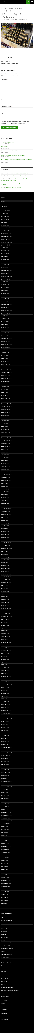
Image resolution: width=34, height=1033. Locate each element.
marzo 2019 (3, 463)
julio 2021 (3, 384)
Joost (2, 187)
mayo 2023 (3, 321)
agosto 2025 (4, 245)
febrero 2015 (4, 602)
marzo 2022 (3, 361)
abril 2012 (3, 699)
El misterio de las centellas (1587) (9, 151)
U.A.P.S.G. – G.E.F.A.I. (6, 962)
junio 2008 (3, 829)
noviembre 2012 (5, 679)
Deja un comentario (21, 19)
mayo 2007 (3, 866)
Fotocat (3, 984)
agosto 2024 (4, 279)
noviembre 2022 (5, 338)
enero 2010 (3, 775)
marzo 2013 (3, 667)
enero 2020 (3, 435)
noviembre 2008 (5, 815)
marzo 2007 (3, 872)
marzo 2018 (3, 497)
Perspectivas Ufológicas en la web (10, 56)
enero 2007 (3, 877)
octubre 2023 (4, 307)
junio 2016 (3, 557)
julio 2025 (3, 247)
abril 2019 (3, 460)
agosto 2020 (4, 415)
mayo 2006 (3, 900)
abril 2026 (3, 222)
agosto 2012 (4, 687)
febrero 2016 (4, 568)
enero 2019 (3, 469)
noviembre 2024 (5, 270)
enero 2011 (3, 741)
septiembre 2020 (5, 412)
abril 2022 (3, 358)
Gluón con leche (5, 937)
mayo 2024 (3, 287)
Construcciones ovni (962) (7, 142)
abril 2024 (3, 290)
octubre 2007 (4, 852)
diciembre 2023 (4, 301)
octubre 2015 (4, 579)
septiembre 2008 (5, 821)
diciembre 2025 (4, 233)
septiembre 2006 (5, 889)
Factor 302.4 (4, 981)
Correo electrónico (6, 106)
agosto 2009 (4, 789)
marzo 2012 (3, 701)
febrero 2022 (4, 364)
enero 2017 (3, 537)
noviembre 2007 (5, 849)
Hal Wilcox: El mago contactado (13, 187)
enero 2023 (3, 333)
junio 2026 (3, 216)
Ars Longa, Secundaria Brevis (8, 976)
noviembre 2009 (5, 781)
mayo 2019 (3, 457)
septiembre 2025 (5, 242)
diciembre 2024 (4, 267)
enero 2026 (3, 230)
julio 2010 (3, 758)
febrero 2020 (4, 432)
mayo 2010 (3, 764)
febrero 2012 (4, 704)
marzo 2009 (3, 804)
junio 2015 (3, 591)
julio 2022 (3, 350)
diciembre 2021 (4, 369)
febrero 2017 (4, 534)
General (11, 8)
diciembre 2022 (4, 335)
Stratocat (3, 1003)
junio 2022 (3, 352)
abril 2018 (3, 494)
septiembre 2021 (5, 378)
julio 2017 (3, 520)
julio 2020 (3, 418)
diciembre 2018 (4, 472)
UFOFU (2, 965)
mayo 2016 (3, 560)
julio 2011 (3, 724)
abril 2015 (3, 596)
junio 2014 (3, 625)
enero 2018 (3, 503)
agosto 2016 (4, 551)
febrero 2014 (4, 636)
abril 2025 (3, 256)
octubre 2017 (4, 511)
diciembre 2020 (4, 403)
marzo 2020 (3, 429)
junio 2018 (3, 489)
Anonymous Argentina (6, 920)
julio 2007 (3, 860)
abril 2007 (3, 869)
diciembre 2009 (4, 778)
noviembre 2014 (5, 611)
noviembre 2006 (5, 883)
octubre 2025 (4, 239)
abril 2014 (3, 630)
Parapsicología (18, 8)
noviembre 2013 (5, 645)
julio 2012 (3, 690)
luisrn (12, 19)
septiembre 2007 (5, 855)
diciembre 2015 (4, 574)
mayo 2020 (3, 423)
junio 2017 (3, 523)
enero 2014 (3, 639)
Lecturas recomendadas (7, 948)
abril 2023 (3, 324)
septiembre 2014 (5, 616)
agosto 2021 (4, 381)
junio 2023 (3, 318)
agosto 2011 (4, 721)
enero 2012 (3, 707)
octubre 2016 (4, 545)
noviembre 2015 (5, 577)
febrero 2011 (4, 738)
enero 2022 (3, 367)
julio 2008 (3, 826)
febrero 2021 (4, 398)
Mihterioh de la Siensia (6, 954)
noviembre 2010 (5, 747)
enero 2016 (3, 571)
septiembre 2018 (5, 480)
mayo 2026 (3, 219)
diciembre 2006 (4, 880)
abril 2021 (3, 392)
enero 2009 (3, 809)
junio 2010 (3, 761)
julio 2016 (3, 554)
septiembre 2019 (5, 446)
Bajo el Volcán (4, 926)
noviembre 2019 (5, 440)
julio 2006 (3, 894)
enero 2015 (3, 605)
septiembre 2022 (5, 344)
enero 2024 (3, 298)
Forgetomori (4, 934)
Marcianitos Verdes (7, 2)
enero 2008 (3, 843)
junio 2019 (3, 455)
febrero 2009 (4, 806)
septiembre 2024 (5, 276)
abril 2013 (3, 664)
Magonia (3, 951)
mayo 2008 (3, 832)
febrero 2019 (4, 466)
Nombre (3, 100)
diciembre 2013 (4, 642)
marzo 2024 (3, 293)
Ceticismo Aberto (5, 928)
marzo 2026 (3, 225)
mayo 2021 (3, 389)
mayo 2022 (3, 355)
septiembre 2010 (5, 752)
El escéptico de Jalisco (6, 978)
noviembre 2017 (5, 508)
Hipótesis (3, 940)
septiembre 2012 (5, 684)
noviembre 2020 (5, 406)
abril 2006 (3, 903)
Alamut (2, 917)
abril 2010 (3, 767)
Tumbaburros (4, 1013)
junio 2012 (3, 693)
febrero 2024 (4, 296)
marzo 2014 (3, 633)
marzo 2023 (3, 327)
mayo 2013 (3, 662)
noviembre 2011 (5, 713)
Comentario (4, 79)
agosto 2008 (4, 823)
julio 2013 (3, 656)
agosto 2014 (4, 619)
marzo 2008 (3, 838)
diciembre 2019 (4, 438)
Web (2, 113)
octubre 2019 (4, 443)
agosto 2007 (4, 857)
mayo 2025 (3, 253)
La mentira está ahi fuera (7, 943)
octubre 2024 (4, 273)
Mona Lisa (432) (4, 146)
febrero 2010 (4, 772)
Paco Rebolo (4, 1000)
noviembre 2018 (5, 474)
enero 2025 (3, 264)
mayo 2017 (3, 525)
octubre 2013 (4, 647)
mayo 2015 (3, 594)
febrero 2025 (4, 262)
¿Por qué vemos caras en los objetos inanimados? (13, 155)
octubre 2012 (4, 682)
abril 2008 (3, 835)
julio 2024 (3, 281)
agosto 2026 (4, 211)
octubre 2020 (4, 409)
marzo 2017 (3, 531)
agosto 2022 (4, 347)
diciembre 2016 (4, 540)
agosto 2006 (4, 891)
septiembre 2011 (5, 718)
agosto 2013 (4, 653)
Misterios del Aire (5, 957)
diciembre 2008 (4, 812)
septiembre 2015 (5, 582)
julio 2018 (3, 486)
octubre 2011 (4, 716)
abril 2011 (3, 733)
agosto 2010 (4, 755)
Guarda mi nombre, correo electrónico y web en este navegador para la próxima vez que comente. (15, 122)
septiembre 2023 (5, 310)
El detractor (4, 931)
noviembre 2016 (5, 542)
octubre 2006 (4, 886)
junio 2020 (3, 420)
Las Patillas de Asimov (6, 945)
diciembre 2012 (4, 676)
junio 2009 (3, 795)
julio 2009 (3, 792)
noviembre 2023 (5, 304)
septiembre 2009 (5, 786)
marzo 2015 (3, 599)
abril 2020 (3, 426)
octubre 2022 (4, 341)
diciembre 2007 (4, 846)
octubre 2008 (4, 818)
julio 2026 (3, 213)
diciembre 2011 (4, 710)
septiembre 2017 (5, 514)
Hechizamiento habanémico (7, 987)
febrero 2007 (4, 874)
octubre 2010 (4, 750)
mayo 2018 (3, 491)
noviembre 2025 (5, 236)
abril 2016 (3, 562)
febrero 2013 (4, 670)
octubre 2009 (4, 784)
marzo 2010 (3, 769)
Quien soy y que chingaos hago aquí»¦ (10, 990)
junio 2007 (3, 863)
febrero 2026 (4, 228)
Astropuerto (4, 923)
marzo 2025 (3, 259)
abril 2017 (3, 528)
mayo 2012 (3, 696)
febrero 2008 (4, 840)
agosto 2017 (4, 517)
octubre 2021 (4, 375)
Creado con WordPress (6, 1031)
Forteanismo (4, 8)
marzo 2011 (3, 735)
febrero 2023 (4, 330)
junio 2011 (3, 727)
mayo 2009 (3, 798)
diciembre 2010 (4, 744)
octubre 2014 (4, 613)
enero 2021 (3, 401)
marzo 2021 (3, 395)
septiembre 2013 (5, 650)
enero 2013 (3, 673)
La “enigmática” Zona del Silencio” (20, 173)
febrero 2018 (4, 500)
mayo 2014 (3, 628)
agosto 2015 (4, 585)
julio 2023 (3, 316)
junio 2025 (3, 250)
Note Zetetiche (5, 960)
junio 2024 (3, 284)
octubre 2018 (4, 477)
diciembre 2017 (4, 506)
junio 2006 (3, 897)
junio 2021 (3, 386)
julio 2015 (3, 588)
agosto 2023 (4, 313)
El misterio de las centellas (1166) (9, 62)
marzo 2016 (3, 565)
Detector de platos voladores (20, 176)
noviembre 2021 (5, 372)
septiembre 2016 (5, 548)
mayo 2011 (3, 730)
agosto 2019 (4, 449)
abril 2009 (3, 801)
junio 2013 (3, 659)
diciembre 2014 (4, 608)
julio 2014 (3, 622)
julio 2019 (3, 452)
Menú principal (32, 2)
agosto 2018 (4, 483)
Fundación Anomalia (6, 1024)
